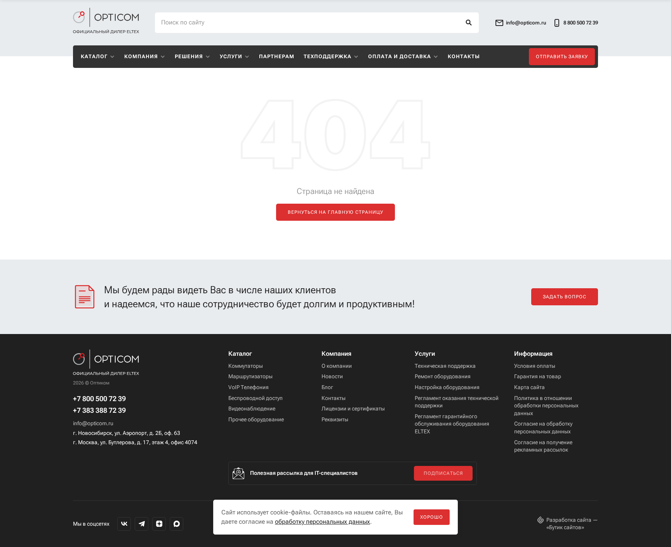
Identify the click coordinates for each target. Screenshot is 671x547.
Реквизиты (335, 419)
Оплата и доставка (399, 56)
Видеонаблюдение (251, 408)
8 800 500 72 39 (580, 23)
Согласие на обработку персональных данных (543, 427)
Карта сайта (529, 387)
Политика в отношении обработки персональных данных (546, 405)
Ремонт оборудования (443, 376)
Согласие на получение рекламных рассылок (543, 446)
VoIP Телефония (248, 387)
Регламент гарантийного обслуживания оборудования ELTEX (452, 423)
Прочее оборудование (256, 419)
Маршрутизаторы (250, 376)
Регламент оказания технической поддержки (457, 402)
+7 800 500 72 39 (99, 399)
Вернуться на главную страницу (335, 212)
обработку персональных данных (322, 521)
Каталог (94, 56)
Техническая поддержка (445, 366)
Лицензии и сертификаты (353, 408)
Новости (332, 376)
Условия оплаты (534, 366)
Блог (327, 387)
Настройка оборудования (447, 387)
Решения (189, 56)
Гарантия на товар (537, 376)
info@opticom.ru (93, 423)
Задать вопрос (564, 296)
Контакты (464, 56)
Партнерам (276, 56)
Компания (141, 56)
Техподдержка (327, 56)
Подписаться (443, 473)
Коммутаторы (245, 366)
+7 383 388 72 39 (99, 410)
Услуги (231, 56)
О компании (337, 366)
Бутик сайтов (565, 527)
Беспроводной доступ (255, 398)
